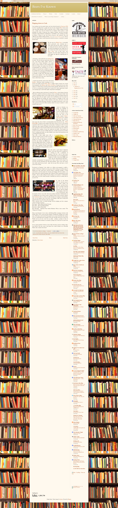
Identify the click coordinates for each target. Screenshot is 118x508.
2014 (74, 92)
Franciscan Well (64, 26)
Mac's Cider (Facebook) (77, 125)
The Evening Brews (77, 274)
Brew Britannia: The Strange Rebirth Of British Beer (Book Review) (79, 462)
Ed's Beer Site (76, 216)
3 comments (49, 231)
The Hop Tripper (76, 240)
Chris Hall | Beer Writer (78, 377)
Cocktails (61, 14)
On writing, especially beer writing (78, 292)
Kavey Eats (75, 199)
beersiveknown (39, 231)
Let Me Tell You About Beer (79, 468)
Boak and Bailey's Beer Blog (79, 165)
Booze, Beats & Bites (77, 395)
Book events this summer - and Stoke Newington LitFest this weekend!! (79, 385)
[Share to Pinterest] (58, 231)
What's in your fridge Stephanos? (52, 16)
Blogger (69, 499)
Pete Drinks (75, 339)
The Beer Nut (76, 180)
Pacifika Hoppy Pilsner (77, 230)
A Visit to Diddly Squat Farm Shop (78, 276)
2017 (74, 83)
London (73, 14)
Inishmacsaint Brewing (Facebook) (77, 123)
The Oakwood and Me (77, 354)
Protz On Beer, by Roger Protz (78, 234)
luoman (61, 499)
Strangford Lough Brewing (78, 131)
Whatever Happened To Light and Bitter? (78, 330)
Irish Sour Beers (76, 390)
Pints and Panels (76, 324)
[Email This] (53, 231)
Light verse (75, 181)
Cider (56, 14)
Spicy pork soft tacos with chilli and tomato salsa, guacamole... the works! (78, 418)
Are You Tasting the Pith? (78, 370)
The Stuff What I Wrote (77, 442)
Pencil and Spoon (77, 311)
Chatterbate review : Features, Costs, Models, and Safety (78, 242)
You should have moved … (78, 402)
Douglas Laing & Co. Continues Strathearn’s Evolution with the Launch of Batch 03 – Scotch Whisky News (78, 188)
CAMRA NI (75, 114)
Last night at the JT (77, 281)
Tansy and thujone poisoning (78, 252)
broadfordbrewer (77, 445)
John (50, 36)
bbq (39, 232)
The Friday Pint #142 (77, 363)
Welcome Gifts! (76, 423)
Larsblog (75, 246)
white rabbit (48, 234)
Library (62, 16)
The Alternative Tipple (78, 432)
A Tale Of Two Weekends (78, 297)
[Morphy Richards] (76, 487)
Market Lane (59, 42)
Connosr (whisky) (76, 156)
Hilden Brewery (76, 120)
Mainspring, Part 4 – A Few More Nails (78, 379)
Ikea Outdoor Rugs (76, 321)
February (76, 86)
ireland (40, 234)
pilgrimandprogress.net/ (78, 320)
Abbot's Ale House (52, 85)
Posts (75, 104)
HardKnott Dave (76, 343)
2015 (74, 90)
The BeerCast (76, 357)
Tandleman (37, 196)
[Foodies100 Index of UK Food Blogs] (77, 486)
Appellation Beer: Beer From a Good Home (78, 194)
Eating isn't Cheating (77, 415)
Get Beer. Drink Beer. (77, 329)
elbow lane (57, 232)
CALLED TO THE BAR (78, 290)
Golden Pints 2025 (76, 261)
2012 (74, 96)
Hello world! (75, 257)
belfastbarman (76, 449)
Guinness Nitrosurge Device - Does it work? (78, 286)
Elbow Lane (51, 51)
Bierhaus (43, 85)
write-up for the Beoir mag (58, 36)
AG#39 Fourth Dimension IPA (79, 446)
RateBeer (75, 158)
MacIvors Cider (76, 126)
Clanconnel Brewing (77, 119)
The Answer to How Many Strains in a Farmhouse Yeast (78, 248)
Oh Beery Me (76, 441)
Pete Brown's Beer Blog (78, 383)
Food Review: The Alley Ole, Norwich (78, 397)
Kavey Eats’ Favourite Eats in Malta (78, 201)
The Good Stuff (76, 353)
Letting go (75, 344)
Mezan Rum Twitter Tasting (78, 340)
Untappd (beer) (76, 160)
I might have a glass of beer (79, 260)
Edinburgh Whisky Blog (78, 256)
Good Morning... (76, 362)
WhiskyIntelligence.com (78, 185)
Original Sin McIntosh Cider (78, 325)
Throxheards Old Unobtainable (79, 367)
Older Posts (65, 237)
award (37, 232)
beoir (43, 232)
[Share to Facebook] (57, 231)
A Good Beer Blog (77, 405)
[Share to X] (56, 231)
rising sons (43, 234)
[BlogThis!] (54, 231)
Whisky (50, 14)
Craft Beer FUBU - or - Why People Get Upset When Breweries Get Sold (78, 373)
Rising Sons (51, 58)
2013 (74, 94)
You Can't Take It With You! (78, 206)
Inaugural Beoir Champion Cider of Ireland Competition (78, 391)
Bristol (78, 14)
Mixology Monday (77, 334)
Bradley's (34, 82)
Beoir (61, 27)
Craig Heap (75, 426)
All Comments (76, 106)
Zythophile (75, 401)
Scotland (67, 14)
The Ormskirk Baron (77, 300)
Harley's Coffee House (62, 116)
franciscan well (35, 234)
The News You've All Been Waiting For (78, 307)
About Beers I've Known (36, 16)
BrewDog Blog (76, 466)
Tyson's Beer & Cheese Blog (79, 296)
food (63, 232)
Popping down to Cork (39, 23)
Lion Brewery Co (76, 267)
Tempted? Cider (76, 133)
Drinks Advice (76, 455)
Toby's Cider (75, 135)
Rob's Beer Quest (77, 220)
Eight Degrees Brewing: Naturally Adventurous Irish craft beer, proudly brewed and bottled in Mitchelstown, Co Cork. (78, 227)
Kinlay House (48, 83)
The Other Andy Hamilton (78, 251)
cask (48, 232)
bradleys (45, 232)
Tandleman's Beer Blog (78, 205)
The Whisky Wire (77, 172)
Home (50, 237)
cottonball (53, 232)
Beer (41, 232)
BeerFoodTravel (76, 209)
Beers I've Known (44, 6)
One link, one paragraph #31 (78, 196)
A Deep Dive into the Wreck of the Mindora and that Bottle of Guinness (79, 212)
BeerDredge (75, 312)
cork (50, 232)
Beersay (74, 366)
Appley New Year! (76, 433)
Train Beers (75, 411)
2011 (74, 98)
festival (60, 232)
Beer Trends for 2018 (77, 358)
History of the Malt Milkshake (79, 335)
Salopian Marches (76, 301)
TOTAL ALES (76, 436)
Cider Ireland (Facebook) (78, 117)
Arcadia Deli (75, 112)
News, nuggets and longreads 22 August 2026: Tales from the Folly (78, 168)
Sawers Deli (75, 130)
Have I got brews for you (78, 315)
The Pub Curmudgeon (78, 270)
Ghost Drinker (76, 422)
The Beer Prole (76, 459)
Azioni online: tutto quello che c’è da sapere (79, 428)
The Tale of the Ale (77, 284)
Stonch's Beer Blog (77, 280)
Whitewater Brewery (77, 136)
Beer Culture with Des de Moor (78, 265)
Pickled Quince (76, 128)
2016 (74, 84)
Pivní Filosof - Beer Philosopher (77, 305)
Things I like (75, 221)
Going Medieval (76, 217)
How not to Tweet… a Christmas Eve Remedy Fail (78, 451)
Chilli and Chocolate (77, 116)
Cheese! (45, 14)
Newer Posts (35, 237)
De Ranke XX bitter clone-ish (78, 316)
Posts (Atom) (40, 240)
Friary (55, 92)
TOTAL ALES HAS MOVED (78, 437)
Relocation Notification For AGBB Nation (78, 407)
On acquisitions (76, 350)
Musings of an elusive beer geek (78, 348)
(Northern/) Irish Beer (36, 14)
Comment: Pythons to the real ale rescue (78, 236)
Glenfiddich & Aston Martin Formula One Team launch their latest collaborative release (78, 175)
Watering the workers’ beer (78, 271)
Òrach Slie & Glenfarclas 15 (78, 456)
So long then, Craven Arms (78, 412)
